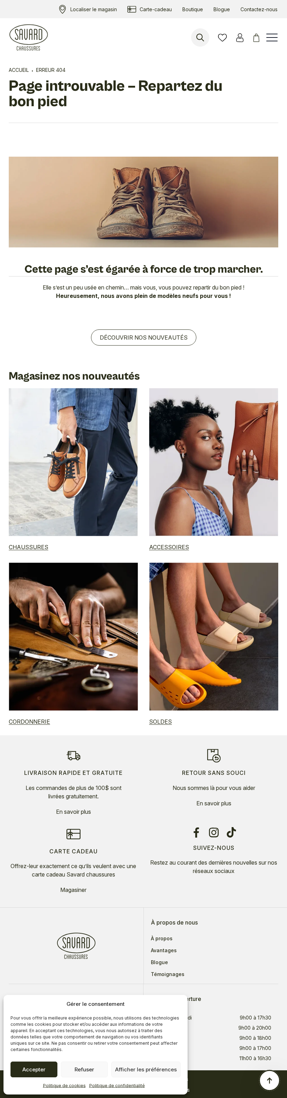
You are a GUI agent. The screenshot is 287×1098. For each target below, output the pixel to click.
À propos (162, 938)
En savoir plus (73, 811)
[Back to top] (269, 1080)
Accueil (19, 70)
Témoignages (167, 974)
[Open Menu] (272, 37)
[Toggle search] (200, 37)
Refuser (84, 1069)
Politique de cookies (64, 1085)
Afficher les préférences (146, 1069)
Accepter (34, 1069)
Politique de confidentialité (117, 1085)
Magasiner (73, 889)
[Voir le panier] (257, 38)
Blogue (159, 962)
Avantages (164, 950)
